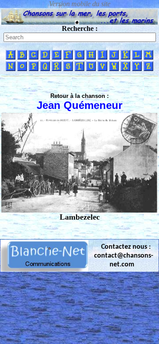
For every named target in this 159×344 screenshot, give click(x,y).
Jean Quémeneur (79, 105)
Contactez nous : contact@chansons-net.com (123, 255)
